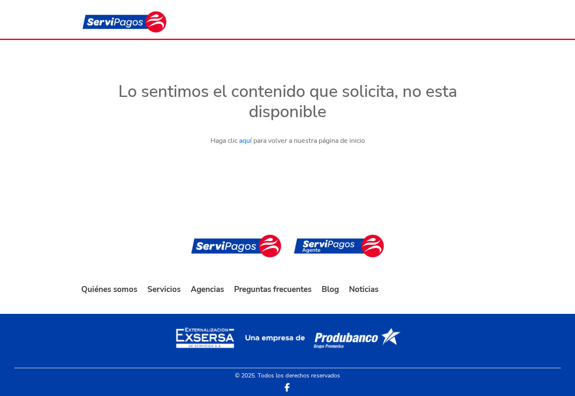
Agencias (207, 289)
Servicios (164, 289)
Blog (330, 289)
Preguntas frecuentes (272, 289)
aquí (245, 140)
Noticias (363, 289)
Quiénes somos (109, 289)
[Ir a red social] (287, 387)
